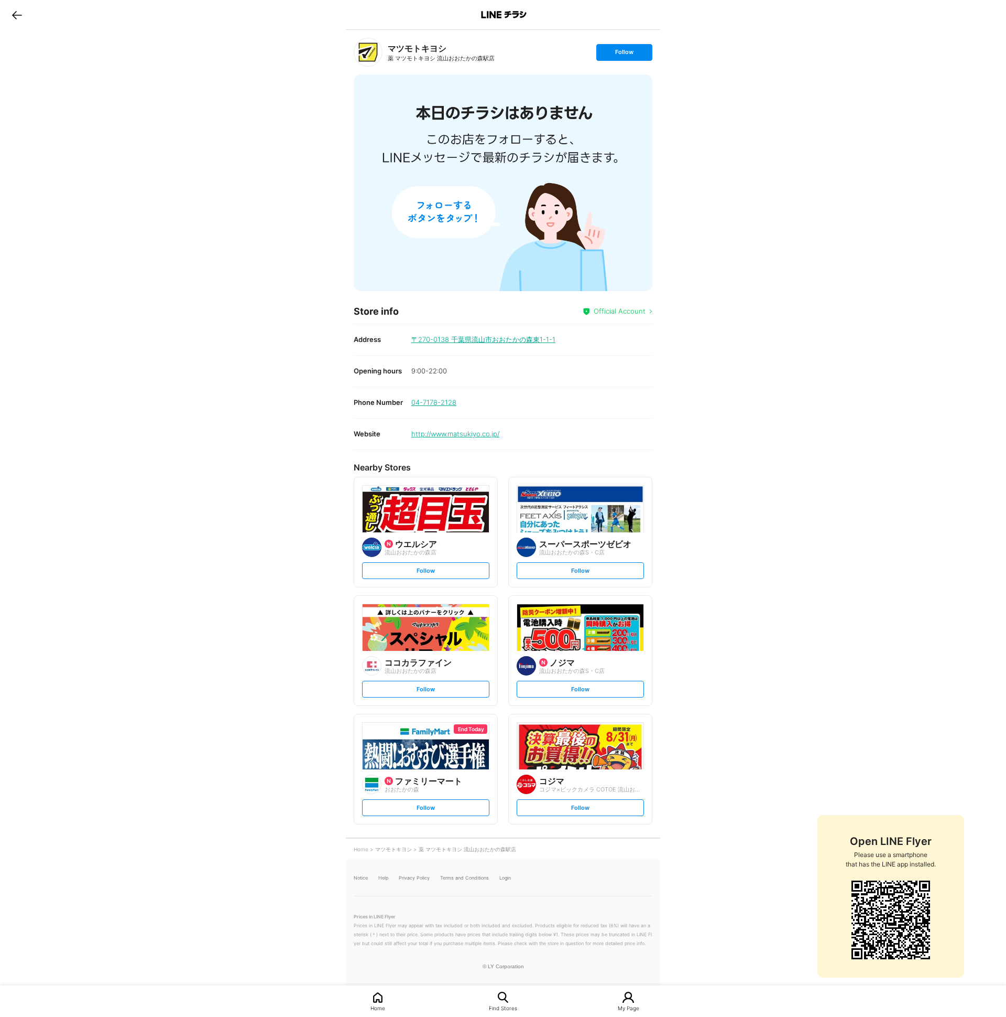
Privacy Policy (414, 877)
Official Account (620, 311)
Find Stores (503, 1008)
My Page (628, 1008)
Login (505, 877)
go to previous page (17, 14)
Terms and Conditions (464, 877)
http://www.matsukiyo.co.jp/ (455, 434)
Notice (361, 877)
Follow (624, 54)
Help (383, 877)
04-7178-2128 (433, 402)
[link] (368, 52)
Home (377, 1008)
